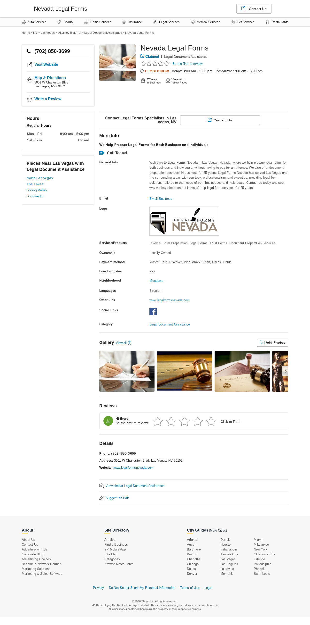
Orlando (259, 559)
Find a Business (116, 544)
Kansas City (229, 554)
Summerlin (35, 196)
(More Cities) (218, 530)
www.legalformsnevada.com (169, 300)
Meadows (156, 281)
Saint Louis (262, 573)
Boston (192, 554)
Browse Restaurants (119, 564)
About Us (28, 540)
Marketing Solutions (36, 569)
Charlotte (193, 559)
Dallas (191, 569)
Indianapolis (229, 549)
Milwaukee (261, 544)
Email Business (160, 198)
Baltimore (194, 549)
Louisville (227, 569)
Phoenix (259, 569)
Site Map (110, 554)
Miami (258, 540)
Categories (112, 559)
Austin (191, 544)
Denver (192, 573)
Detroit (225, 540)
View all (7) (123, 343)
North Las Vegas (40, 178)
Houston (226, 544)
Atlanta (192, 540)
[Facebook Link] (154, 314)
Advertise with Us (34, 549)
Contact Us (257, 9)
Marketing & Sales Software (42, 573)
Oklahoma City (264, 554)
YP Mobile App (115, 549)
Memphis (226, 573)
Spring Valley (37, 190)
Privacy (98, 588)
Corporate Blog (32, 554)
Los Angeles (229, 564)
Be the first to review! (188, 64)
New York (261, 549)
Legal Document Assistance (186, 56)
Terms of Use (189, 588)
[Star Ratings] (155, 63)
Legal (208, 588)
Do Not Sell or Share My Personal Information (142, 588)
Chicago (193, 564)
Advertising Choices (36, 559)
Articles (110, 540)
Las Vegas (228, 559)
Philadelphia (262, 564)
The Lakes (35, 184)
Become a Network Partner (41, 564)
